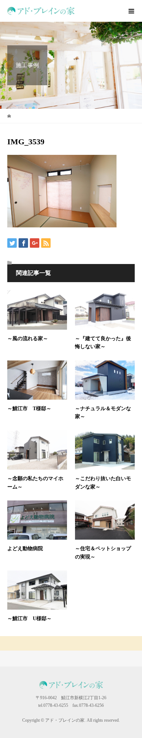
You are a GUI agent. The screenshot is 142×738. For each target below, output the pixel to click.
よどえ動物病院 (25, 548)
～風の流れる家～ (27, 338)
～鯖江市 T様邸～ (29, 408)
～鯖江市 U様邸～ (29, 618)
